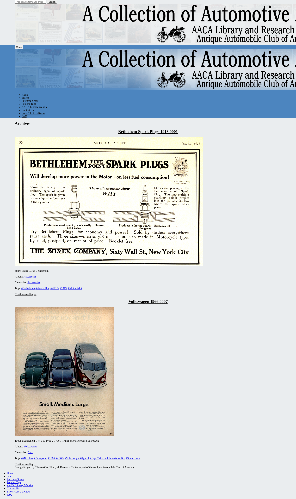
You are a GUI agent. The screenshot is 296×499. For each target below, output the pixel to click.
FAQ (24, 116)
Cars (30, 452)
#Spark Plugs (43, 288)
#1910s (55, 288)
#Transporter (40, 458)
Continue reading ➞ (25, 294)
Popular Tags (29, 103)
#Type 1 (84, 458)
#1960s (60, 458)
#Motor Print (75, 288)
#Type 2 (94, 458)
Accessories (29, 276)
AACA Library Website (34, 107)
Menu (19, 47)
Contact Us (28, 110)
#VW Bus (119, 458)
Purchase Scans (30, 100)
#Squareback (133, 458)
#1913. (63, 288)
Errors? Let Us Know (33, 113)
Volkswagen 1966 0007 (148, 301)
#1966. (52, 458)
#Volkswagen (72, 458)
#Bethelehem (28, 288)
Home (25, 94)
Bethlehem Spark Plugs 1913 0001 (148, 131)
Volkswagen (30, 446)
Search (52, 2)
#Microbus (27, 458)
